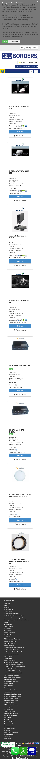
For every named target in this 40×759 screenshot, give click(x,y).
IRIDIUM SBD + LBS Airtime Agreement (14, 662)
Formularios (8, 658)
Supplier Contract (8, 683)
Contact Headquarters (9, 632)
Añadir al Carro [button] (20, 136)
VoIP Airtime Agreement (10, 679)
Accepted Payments (9, 734)
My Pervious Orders (9, 724)
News (5, 605)
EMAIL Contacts (8, 628)
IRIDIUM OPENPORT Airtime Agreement (14, 666)
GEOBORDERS (9, 601)
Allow (5, 41)
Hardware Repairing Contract (11, 681)
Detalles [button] (20, 132)
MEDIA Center (7, 607)
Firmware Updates (8, 709)
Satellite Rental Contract (10, 660)
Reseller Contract (8, 685)
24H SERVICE (7, 637)
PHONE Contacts (8, 626)
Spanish (26, 743)
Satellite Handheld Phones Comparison (14, 647)
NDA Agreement (8, 688)
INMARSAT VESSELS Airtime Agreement (14, 671)
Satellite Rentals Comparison (11, 654)
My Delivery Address (9, 728)
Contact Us (7, 736)
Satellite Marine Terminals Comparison (13, 652)
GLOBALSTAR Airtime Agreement (12, 677)
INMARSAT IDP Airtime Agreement (13, 673)
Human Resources (9, 609)
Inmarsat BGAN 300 (9, 645)
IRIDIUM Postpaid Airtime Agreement (13, 664)
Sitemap (6, 622)
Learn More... (14, 41)
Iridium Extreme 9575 (9, 643)
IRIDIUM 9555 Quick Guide (11, 698)
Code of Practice (8, 611)
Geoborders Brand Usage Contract (13, 690)
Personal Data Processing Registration (14, 618)
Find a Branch (7, 635)
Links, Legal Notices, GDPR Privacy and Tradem (16, 620)
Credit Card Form (8, 692)
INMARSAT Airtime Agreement (11, 669)
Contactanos (8, 624)
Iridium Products (8, 656)
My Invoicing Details (9, 726)
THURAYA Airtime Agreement (11, 675)
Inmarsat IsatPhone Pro (10, 641)
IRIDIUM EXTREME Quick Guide (12, 696)
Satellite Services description (11, 613)
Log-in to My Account (30, 48)
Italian (19, 743)
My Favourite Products (10, 722)
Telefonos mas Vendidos (12, 639)
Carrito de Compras (10, 715)
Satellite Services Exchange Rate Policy (14, 616)
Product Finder (7, 717)
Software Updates (8, 707)
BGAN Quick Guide (9, 702)
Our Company (7, 603)
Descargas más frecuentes (12, 694)
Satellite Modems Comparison (11, 649)
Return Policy (7, 738)
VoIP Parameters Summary (11, 705)
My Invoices (7, 730)
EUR (22, 62)
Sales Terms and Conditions (11, 732)
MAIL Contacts (7, 630)
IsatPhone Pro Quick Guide (11, 700)
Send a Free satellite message (26, 66)
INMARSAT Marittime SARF (11, 713)
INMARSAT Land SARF (10, 711)
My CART (6, 719)
